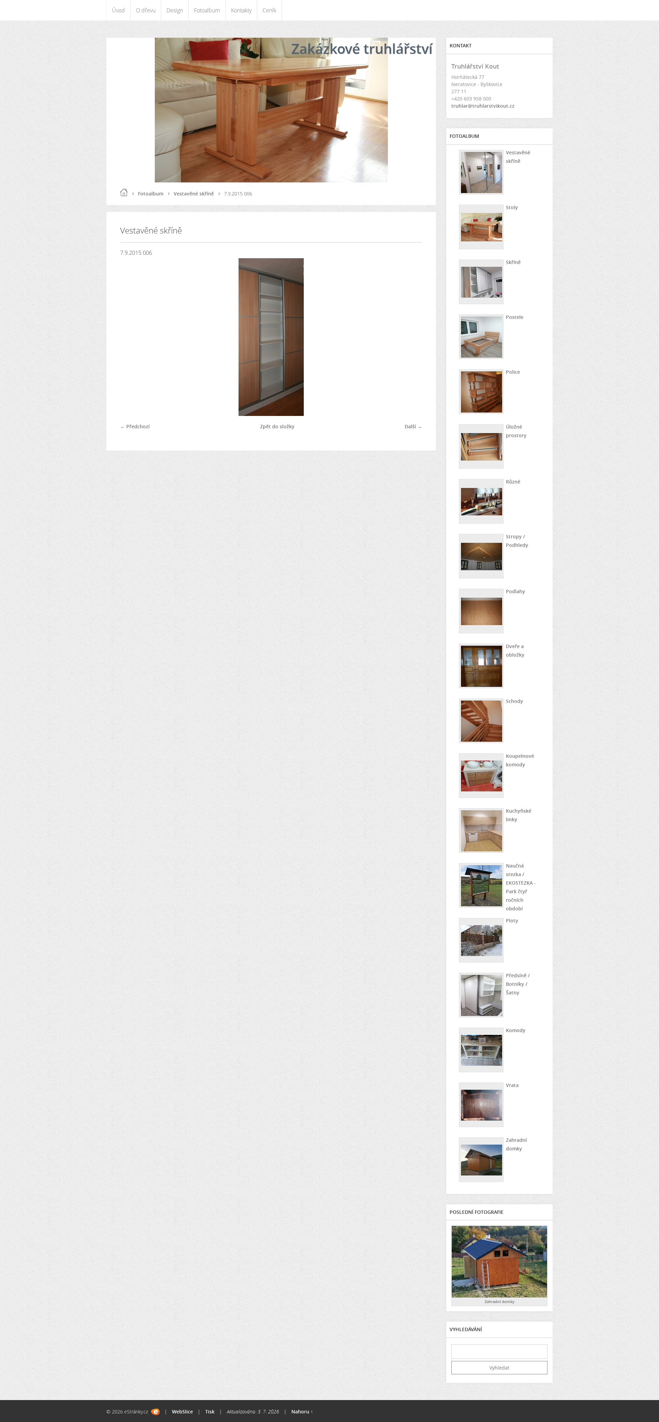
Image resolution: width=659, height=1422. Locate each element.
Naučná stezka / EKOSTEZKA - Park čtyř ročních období (521, 887)
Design (174, 10)
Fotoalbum (207, 10)
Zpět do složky (277, 426)
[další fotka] (411, 337)
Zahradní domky (516, 1144)
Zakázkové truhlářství (361, 48)
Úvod (118, 10)
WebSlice (182, 1411)
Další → (413, 426)
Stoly (512, 207)
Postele (514, 317)
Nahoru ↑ (302, 1411)
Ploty (512, 920)
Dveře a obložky (515, 650)
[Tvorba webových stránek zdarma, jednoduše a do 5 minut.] (155, 1412)
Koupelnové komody (520, 760)
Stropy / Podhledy (517, 540)
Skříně (513, 262)
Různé (513, 481)
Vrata (512, 1085)
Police (513, 372)
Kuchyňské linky (518, 815)
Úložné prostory (516, 431)
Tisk (210, 1411)
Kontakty (241, 10)
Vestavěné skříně (194, 193)
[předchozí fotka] (131, 337)
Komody (515, 1030)
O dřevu (145, 10)
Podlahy (515, 591)
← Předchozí (135, 426)
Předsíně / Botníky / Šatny (518, 984)
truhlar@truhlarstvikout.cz (483, 106)
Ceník (269, 10)
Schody (514, 701)
